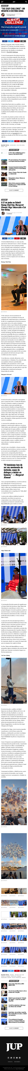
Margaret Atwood (6, 977)
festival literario (16, 976)
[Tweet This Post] (11, 41)
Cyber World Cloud (20, 1068)
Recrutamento (17, 1061)
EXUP (3, 146)
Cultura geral (21, 145)
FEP (6, 146)
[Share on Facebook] (5, 41)
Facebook (15, 133)
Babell (12, 974)
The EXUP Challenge (12, 52)
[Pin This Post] (17, 41)
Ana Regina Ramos (11, 15)
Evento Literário (6, 976)
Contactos (10, 1061)
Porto (24, 977)
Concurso (13, 145)
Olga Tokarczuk (17, 977)
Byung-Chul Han (20, 974)
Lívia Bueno (9, 213)
